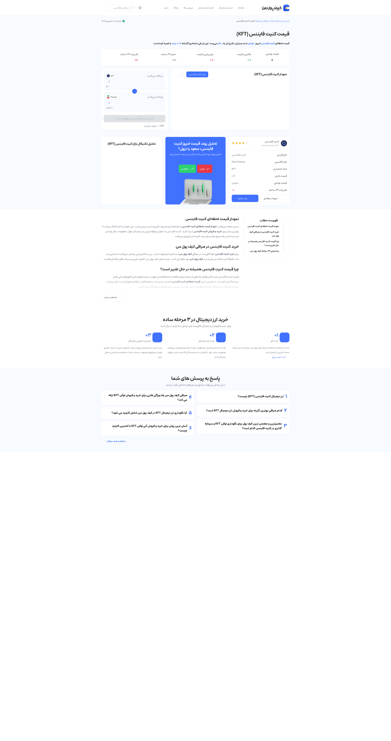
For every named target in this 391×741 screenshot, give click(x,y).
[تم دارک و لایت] (105, 8)
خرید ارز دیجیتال (282, 21)
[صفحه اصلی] (275, 7)
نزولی (202, 169)
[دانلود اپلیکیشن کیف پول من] (140, 7)
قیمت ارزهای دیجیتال (265, 21)
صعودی (185, 169)
